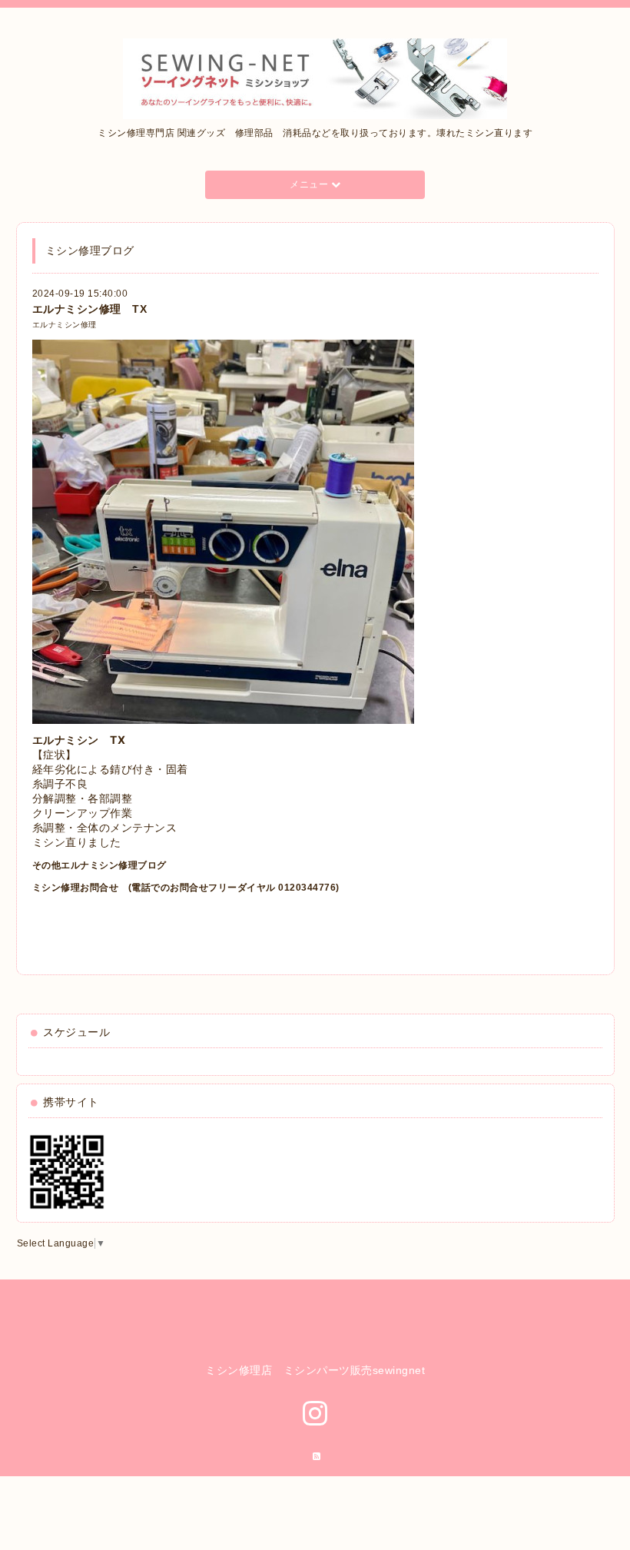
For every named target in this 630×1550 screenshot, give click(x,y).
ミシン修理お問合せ (75, 887)
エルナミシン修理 (64, 324)
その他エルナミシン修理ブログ (99, 865)
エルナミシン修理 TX (90, 309)
